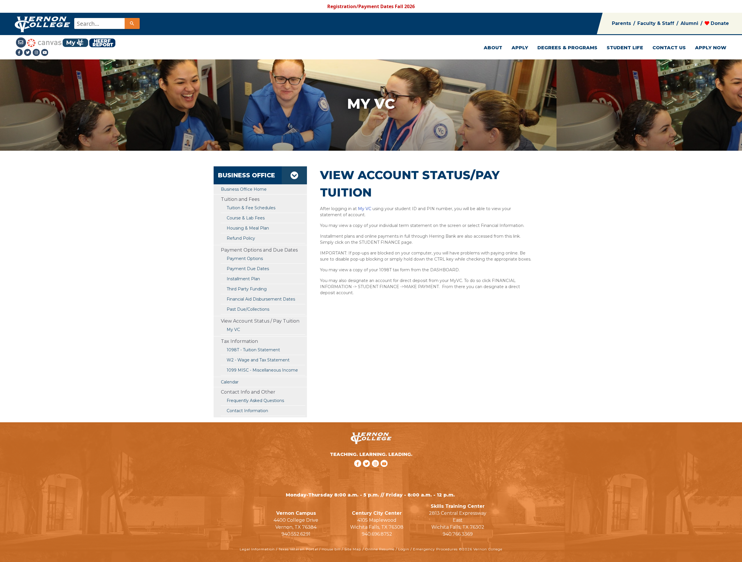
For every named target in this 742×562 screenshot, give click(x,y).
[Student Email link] (21, 42)
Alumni (689, 23)
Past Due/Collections (248, 309)
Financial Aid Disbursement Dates (261, 299)
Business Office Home (244, 189)
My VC (233, 329)
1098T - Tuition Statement (253, 349)
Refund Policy (241, 238)
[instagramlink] (376, 471)
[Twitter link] (28, 52)
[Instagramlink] (37, 52)
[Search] (132, 23)
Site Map (352, 549)
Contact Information (247, 410)
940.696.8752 (377, 534)
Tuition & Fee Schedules (251, 207)
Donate (719, 23)
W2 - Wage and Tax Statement (258, 360)
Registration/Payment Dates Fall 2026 (371, 6)
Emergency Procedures (435, 549)
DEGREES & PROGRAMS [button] (567, 47)
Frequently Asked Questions (255, 400)
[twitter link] (367, 471)
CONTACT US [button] (669, 47)
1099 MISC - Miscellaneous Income (262, 370)
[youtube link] (45, 52)
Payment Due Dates (248, 268)
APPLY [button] (520, 47)
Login (403, 549)
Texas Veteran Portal (298, 549)
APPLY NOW (710, 47)
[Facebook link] (19, 52)
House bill (331, 549)
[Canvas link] (44, 42)
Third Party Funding (247, 289)
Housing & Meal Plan (248, 228)
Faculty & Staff (655, 23)
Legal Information (257, 549)
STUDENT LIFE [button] (625, 47)
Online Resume (379, 549)
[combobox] (106, 23)
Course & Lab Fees (246, 218)
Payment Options (245, 258)
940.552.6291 (295, 534)
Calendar (230, 382)
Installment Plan (243, 278)
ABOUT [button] (493, 47)
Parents (621, 23)
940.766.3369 (458, 534)
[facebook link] (358, 471)
